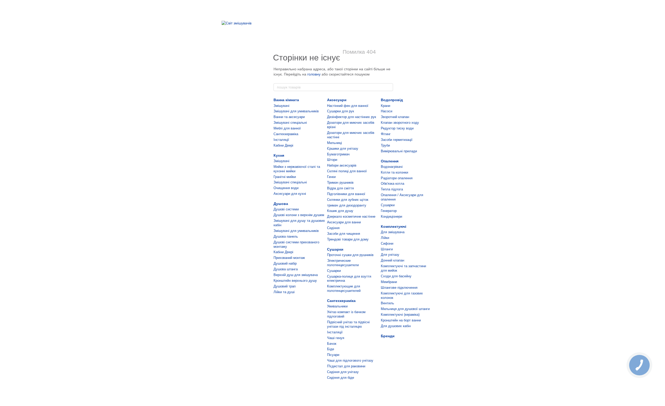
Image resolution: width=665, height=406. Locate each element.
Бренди (388, 336)
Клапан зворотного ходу (400, 123)
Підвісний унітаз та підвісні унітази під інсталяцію (348, 324)
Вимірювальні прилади (399, 151)
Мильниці (334, 143)
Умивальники (337, 306)
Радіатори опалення (397, 178)
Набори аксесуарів (341, 165)
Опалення (389, 161)
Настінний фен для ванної (347, 106)
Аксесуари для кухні (290, 194)
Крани (385, 106)
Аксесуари (337, 100)
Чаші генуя (335, 338)
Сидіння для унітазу (343, 372)
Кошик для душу (340, 211)
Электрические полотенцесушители (343, 263)
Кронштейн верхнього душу (295, 281)
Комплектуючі (393, 226)
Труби (385, 145)
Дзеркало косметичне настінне (351, 216)
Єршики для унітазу (342, 148)
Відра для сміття (340, 188)
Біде (330, 349)
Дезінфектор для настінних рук (351, 117)
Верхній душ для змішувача (296, 275)
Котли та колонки (394, 172)
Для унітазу (390, 255)
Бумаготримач (338, 154)
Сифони (387, 243)
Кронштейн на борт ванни (401, 320)
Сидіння (333, 228)
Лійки (385, 238)
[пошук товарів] (389, 87)
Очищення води (286, 188)
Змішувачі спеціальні (290, 123)
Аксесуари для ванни (344, 222)
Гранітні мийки (285, 177)
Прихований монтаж (289, 258)
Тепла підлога (392, 189)
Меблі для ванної (287, 128)
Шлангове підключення (399, 288)
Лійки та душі (284, 292)
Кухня (279, 155)
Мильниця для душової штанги (405, 309)
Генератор (389, 211)
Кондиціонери (391, 216)
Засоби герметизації (397, 140)
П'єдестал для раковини (346, 366)
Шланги (387, 249)
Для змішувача (392, 232)
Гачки (331, 177)
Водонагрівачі (392, 167)
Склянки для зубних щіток (347, 200)
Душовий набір (285, 263)
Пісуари (333, 355)
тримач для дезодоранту (346, 205)
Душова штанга (286, 269)
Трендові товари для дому (348, 239)
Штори (332, 160)
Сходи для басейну (396, 276)
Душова (281, 204)
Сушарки (335, 249)
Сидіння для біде (340, 378)
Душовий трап (285, 286)
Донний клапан (392, 260)
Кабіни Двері (283, 145)
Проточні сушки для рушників (350, 255)
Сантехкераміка (286, 134)
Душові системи (286, 209)
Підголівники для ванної (346, 194)
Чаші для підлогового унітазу (350, 360)
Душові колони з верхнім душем (299, 215)
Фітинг (386, 134)
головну (314, 74)
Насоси (386, 111)
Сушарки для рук (340, 111)
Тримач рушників (340, 182)
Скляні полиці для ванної (347, 171)
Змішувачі (281, 106)
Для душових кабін (396, 326)
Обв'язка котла (392, 183)
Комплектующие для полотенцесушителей (344, 288)
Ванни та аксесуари (289, 117)
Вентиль (387, 303)
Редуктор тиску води (397, 128)
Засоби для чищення (343, 234)
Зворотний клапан (395, 117)
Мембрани (389, 282)
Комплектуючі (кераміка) (400, 314)
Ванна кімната (286, 100)
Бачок (331, 344)
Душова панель (286, 236)
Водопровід (392, 100)
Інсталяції (281, 140)
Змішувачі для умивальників (296, 111)
